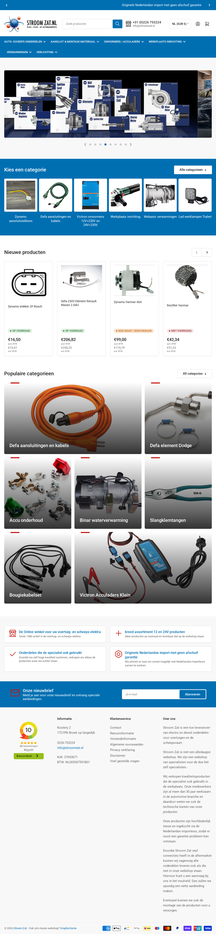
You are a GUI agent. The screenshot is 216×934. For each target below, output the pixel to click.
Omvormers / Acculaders (122, 41)
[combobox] (92, 24)
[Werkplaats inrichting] (125, 195)
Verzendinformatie (123, 739)
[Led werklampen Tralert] (195, 195)
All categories (193, 373)
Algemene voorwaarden (126, 744)
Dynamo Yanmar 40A (128, 302)
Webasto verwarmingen (160, 217)
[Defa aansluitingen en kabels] (55, 195)
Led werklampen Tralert (195, 217)
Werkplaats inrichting (165, 41)
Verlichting (45, 52)
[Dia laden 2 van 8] (95, 144)
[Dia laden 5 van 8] (110, 144)
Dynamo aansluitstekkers (20, 219)
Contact (115, 728)
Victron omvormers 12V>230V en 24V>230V (90, 221)
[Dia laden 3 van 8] (100, 144)
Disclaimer (117, 756)
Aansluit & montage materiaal (73, 41)
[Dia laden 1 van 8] (90, 144)
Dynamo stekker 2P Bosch (25, 306)
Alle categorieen (191, 170)
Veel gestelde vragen (124, 761)
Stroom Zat (20, 928)
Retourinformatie (122, 733)
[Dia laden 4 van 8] (105, 144)
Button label (24, 127)
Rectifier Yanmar (178, 305)
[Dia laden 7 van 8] (120, 144)
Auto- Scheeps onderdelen (23, 41)
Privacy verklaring (122, 750)
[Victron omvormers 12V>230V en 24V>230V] (90, 195)
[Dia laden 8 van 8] (125, 144)
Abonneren (192, 694)
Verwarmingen (17, 52)
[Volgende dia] (130, 144)
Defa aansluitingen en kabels (55, 219)
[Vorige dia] (85, 144)
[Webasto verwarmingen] (160, 195)
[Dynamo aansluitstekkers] (20, 195)
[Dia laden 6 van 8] (115, 144)
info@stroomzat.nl (70, 748)
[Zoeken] (117, 24)
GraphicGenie (68, 928)
